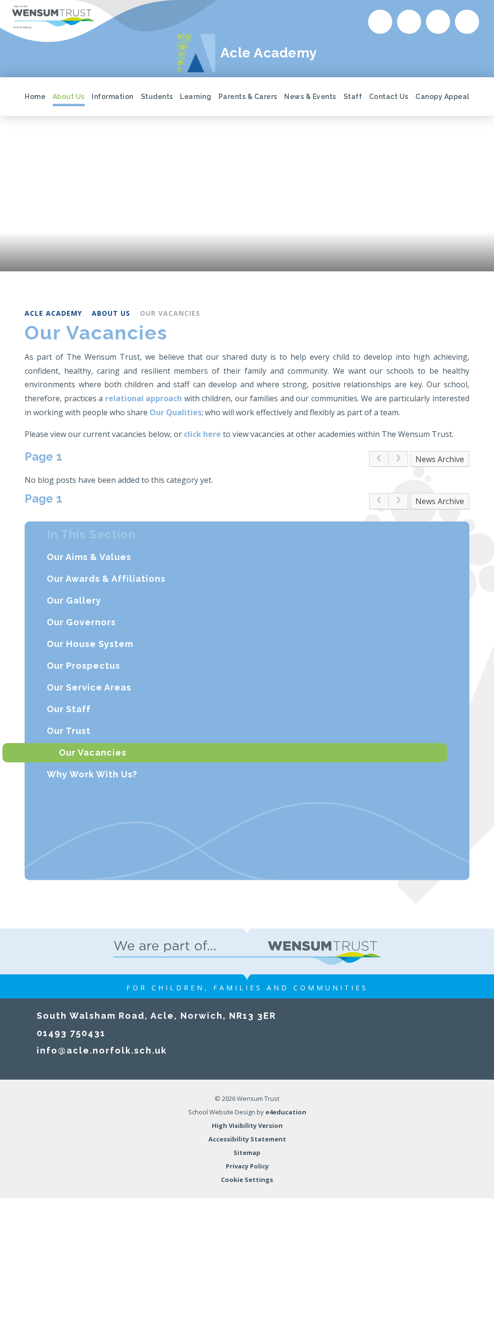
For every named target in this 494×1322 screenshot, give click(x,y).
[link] (378, 459)
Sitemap (247, 1152)
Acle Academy (53, 313)
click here (202, 434)
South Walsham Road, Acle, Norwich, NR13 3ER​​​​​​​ (156, 1016)
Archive (451, 459)
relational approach (143, 398)
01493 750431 (71, 1033)
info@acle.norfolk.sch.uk (102, 1050)
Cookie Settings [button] (247, 1179)
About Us (111, 313)
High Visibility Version (247, 1125)
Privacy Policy (247, 1166)
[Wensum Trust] (53, 17)
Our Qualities (176, 412)
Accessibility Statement (247, 1139)
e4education (285, 1112)
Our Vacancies (170, 313)
